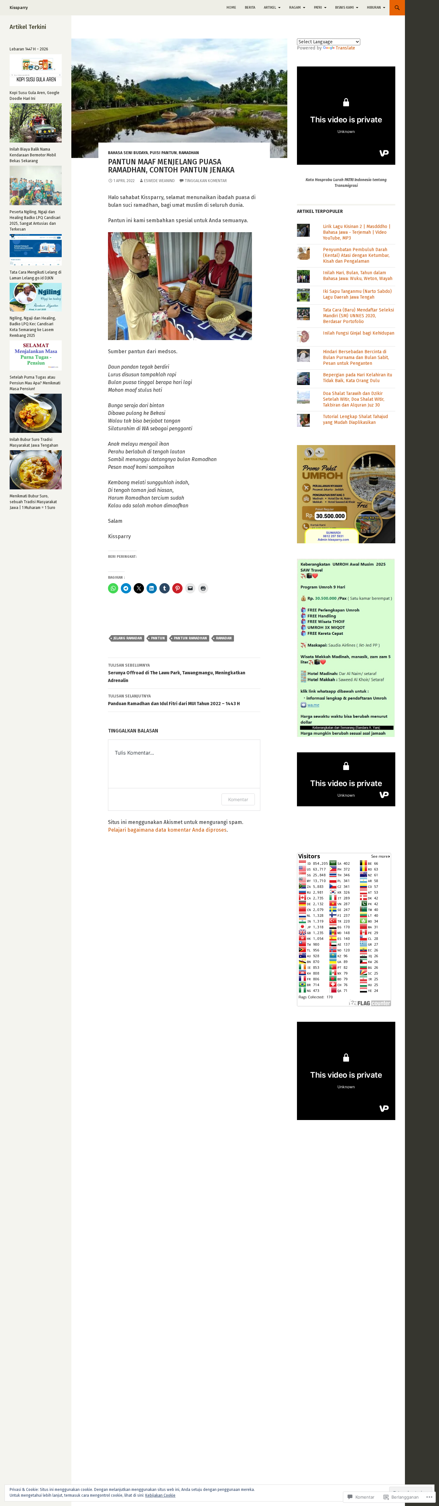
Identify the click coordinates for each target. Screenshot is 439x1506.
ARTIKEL (270, 7)
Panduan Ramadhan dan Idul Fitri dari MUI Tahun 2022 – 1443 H (174, 700)
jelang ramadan (127, 638)
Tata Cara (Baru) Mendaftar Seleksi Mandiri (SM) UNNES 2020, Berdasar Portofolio (358, 315)
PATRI (318, 7)
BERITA (250, 7)
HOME (231, 7)
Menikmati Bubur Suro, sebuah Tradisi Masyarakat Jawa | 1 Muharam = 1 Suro (33, 502)
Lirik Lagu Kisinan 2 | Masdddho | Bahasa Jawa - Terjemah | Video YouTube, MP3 (356, 232)
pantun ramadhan (190, 638)
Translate (345, 48)
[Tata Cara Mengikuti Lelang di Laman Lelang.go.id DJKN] (36, 250)
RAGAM (295, 7)
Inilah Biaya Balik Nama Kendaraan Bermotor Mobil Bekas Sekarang (33, 155)
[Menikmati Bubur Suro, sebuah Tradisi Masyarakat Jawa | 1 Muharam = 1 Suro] (36, 469)
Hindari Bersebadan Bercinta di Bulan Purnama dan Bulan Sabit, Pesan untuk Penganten (356, 357)
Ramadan (224, 638)
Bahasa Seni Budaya (128, 153)
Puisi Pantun (163, 153)
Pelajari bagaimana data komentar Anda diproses (167, 830)
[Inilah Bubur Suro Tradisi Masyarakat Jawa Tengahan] (36, 413)
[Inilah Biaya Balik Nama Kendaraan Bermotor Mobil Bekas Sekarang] (36, 123)
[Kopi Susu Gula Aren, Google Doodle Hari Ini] (36, 70)
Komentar (238, 799)
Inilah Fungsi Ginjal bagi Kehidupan (358, 333)
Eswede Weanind (159, 181)
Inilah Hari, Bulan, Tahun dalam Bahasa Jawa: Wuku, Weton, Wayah (357, 275)
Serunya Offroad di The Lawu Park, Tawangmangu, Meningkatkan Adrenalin (176, 673)
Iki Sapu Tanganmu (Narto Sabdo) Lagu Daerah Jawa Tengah (357, 294)
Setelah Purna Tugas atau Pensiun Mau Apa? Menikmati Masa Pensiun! (35, 383)
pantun (158, 638)
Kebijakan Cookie (160, 1495)
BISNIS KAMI (344, 7)
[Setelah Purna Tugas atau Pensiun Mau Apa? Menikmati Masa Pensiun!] (36, 355)
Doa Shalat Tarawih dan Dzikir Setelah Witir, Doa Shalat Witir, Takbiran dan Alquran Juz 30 (353, 399)
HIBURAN (374, 7)
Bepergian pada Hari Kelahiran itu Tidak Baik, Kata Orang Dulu (357, 377)
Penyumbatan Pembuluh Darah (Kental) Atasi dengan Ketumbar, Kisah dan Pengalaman (356, 255)
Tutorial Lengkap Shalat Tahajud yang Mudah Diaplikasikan (355, 419)
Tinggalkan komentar (206, 181)
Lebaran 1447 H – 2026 (29, 49)
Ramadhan (189, 153)
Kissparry (19, 7)
